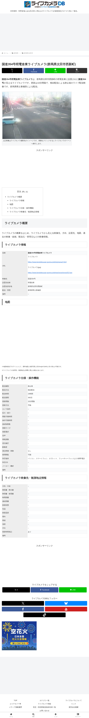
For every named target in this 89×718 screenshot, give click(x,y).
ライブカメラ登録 (44, 704)
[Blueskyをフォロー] (66, 603)
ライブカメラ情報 (17, 200)
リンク (73, 704)
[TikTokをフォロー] (44, 615)
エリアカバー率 (15, 704)
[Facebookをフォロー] (23, 609)
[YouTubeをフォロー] (66, 609)
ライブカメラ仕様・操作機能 (22, 208)
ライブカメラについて (73, 700)
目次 (19, 191)
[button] (77, 70)
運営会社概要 (73, 707)
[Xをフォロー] (23, 603)
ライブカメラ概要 (14, 197)
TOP (15, 700)
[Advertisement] (44, 32)
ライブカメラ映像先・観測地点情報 (24, 212)
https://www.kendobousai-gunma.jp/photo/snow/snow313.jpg (50, 273)
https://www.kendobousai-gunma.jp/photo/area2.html (47, 262)
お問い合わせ (44, 711)
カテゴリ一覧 (44, 700)
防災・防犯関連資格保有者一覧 (44, 707)
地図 (11, 204)
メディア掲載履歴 (15, 707)
